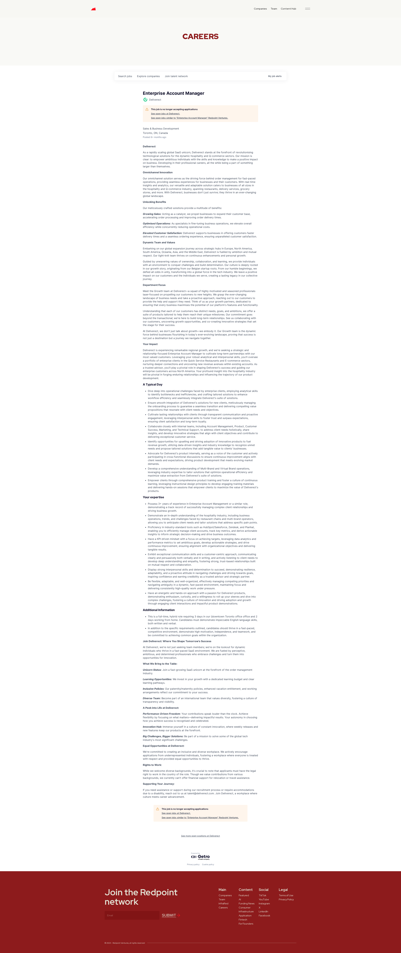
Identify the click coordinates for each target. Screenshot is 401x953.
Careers (223, 907)
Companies (260, 8)
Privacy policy (193, 864)
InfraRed (223, 903)
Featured (244, 895)
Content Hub (288, 8)
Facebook (264, 915)
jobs (125, 76)
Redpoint (93, 10)
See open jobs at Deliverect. (165, 113)
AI (240, 899)
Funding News (246, 903)
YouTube (264, 899)
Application (245, 915)
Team (274, 8)
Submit (169, 915)
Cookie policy (208, 864)
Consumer (244, 907)
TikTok (262, 895)
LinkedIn (263, 911)
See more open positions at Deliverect (200, 835)
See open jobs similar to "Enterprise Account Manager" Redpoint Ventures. (189, 118)
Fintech (243, 919)
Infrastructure (246, 911)
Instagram (264, 903)
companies (148, 76)
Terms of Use (286, 895)
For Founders (246, 923)
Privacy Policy (286, 899)
